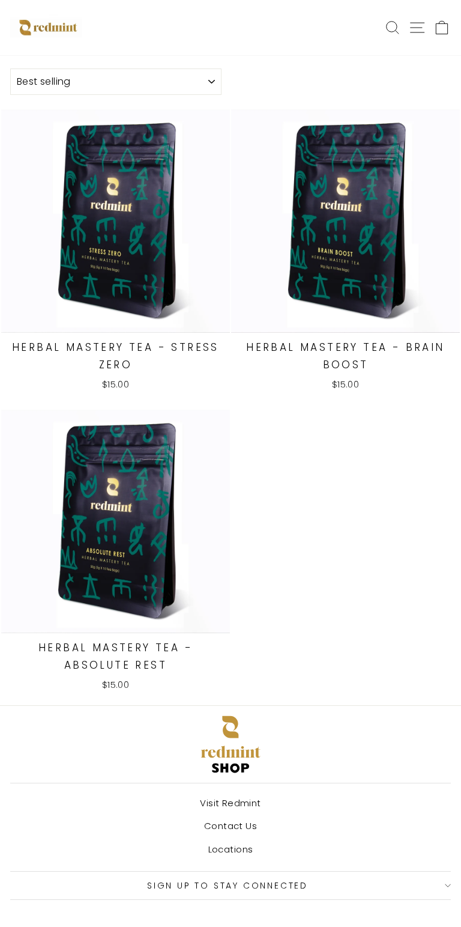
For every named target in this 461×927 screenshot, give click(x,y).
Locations (230, 849)
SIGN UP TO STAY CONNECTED (227, 886)
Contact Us (230, 825)
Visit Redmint (230, 803)
